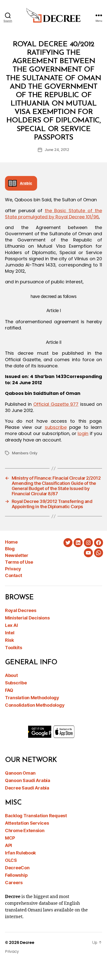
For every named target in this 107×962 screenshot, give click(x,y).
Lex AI (11, 625)
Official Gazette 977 (56, 404)
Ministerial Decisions (27, 617)
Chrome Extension (25, 830)
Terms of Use (19, 562)
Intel (9, 632)
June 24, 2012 (57, 149)
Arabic (26, 183)
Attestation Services (27, 823)
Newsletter (16, 555)
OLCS (11, 860)
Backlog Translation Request (36, 815)
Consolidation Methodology (34, 705)
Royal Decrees (20, 610)
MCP (10, 838)
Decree (27, 942)
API (8, 845)
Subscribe (16, 682)
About (11, 675)
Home (11, 542)
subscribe (56, 427)
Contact (13, 575)
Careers (14, 882)
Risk (9, 640)
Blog (9, 548)
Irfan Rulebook (20, 852)
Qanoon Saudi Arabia (27, 780)
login (83, 433)
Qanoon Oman (20, 773)
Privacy (13, 568)
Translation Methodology (32, 697)
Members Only (25, 453)
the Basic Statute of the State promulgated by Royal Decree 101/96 (53, 213)
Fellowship (16, 875)
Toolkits (13, 647)
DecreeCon (17, 867)
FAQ (9, 690)
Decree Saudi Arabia (27, 787)
